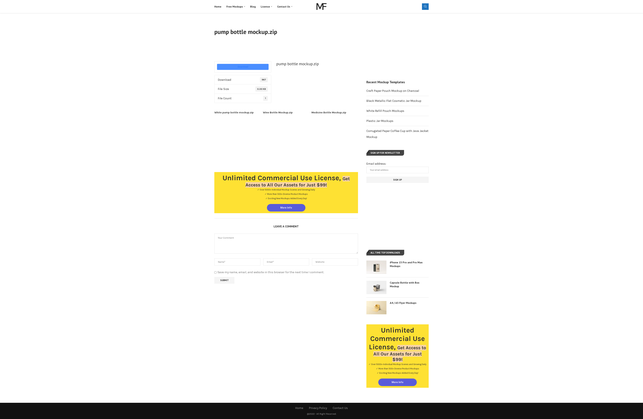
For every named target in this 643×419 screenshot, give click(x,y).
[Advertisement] (286, 47)
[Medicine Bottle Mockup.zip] (335, 112)
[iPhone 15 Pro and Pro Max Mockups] (376, 267)
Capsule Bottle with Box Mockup (404, 284)
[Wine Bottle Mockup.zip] (287, 112)
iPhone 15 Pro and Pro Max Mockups (406, 264)
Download (243, 67)
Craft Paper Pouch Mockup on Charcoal (392, 91)
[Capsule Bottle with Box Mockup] (376, 287)
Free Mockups (234, 6)
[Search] (425, 6)
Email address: (376, 164)
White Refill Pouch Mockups (385, 111)
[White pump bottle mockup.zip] (238, 112)
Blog (253, 6)
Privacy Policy (318, 408)
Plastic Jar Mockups (379, 121)
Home (217, 6)
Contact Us (283, 6)
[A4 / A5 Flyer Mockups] (376, 307)
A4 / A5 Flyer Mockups (403, 302)
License (265, 6)
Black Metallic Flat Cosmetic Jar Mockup (393, 101)
